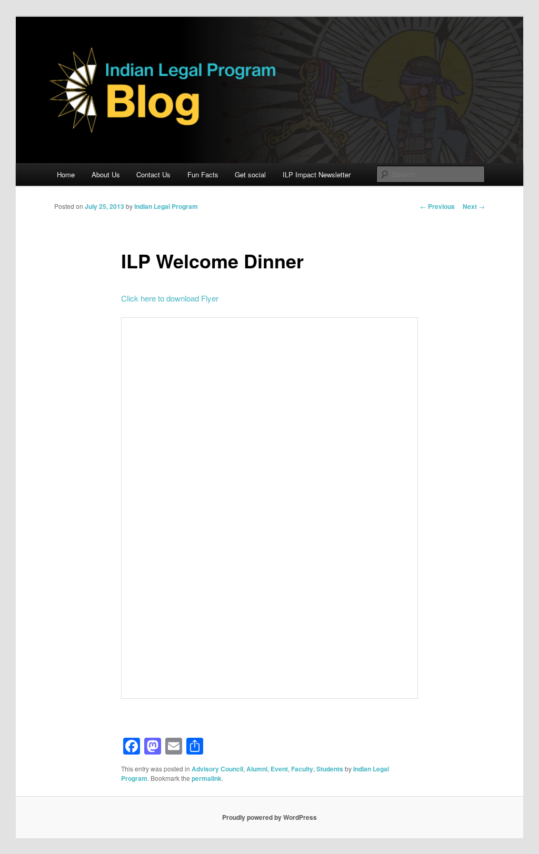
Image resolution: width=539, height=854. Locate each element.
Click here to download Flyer (169, 298)
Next (474, 206)
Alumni (256, 768)
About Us (106, 174)
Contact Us (153, 174)
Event (279, 768)
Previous (437, 206)
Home (66, 174)
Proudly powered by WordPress (269, 817)
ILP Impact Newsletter (317, 174)
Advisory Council (217, 768)
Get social (250, 174)
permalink (207, 778)
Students (329, 768)
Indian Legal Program (166, 206)
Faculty (302, 768)
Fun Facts (202, 174)
